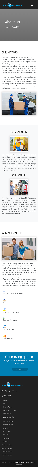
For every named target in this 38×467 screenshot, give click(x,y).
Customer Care (7, 445)
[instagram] (6, 391)
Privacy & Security (8, 421)
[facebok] (2, 391)
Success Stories (7, 451)
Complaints (5, 441)
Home (7, 27)
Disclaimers (6, 428)
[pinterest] (13, 391)
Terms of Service (7, 425)
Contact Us (7, 414)
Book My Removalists (22, 462)
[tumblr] (16, 391)
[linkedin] (9, 391)
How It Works (7, 407)
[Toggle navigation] (32, 4)
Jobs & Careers (7, 448)
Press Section (6, 438)
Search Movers (7, 455)
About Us (6, 403)
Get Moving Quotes (9, 410)
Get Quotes (20, 369)
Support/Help (6, 431)
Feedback (5, 435)
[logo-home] (12, 5)
